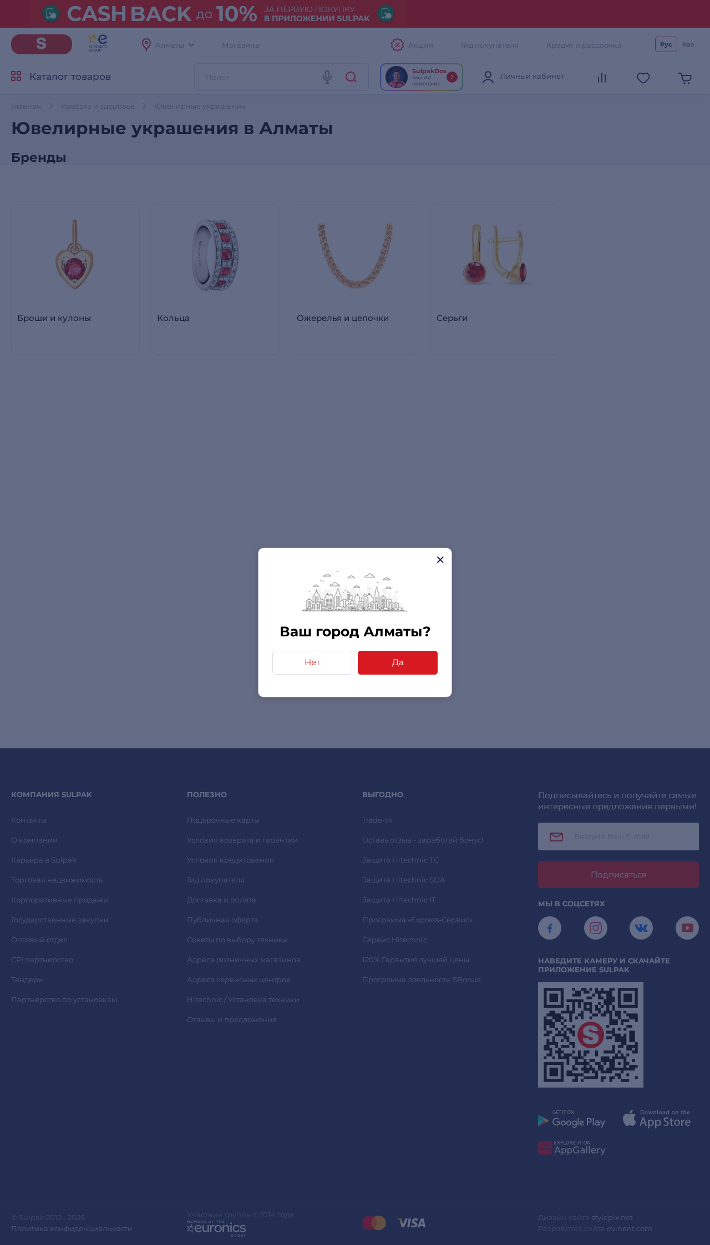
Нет (312, 662)
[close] (440, 559)
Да (398, 662)
